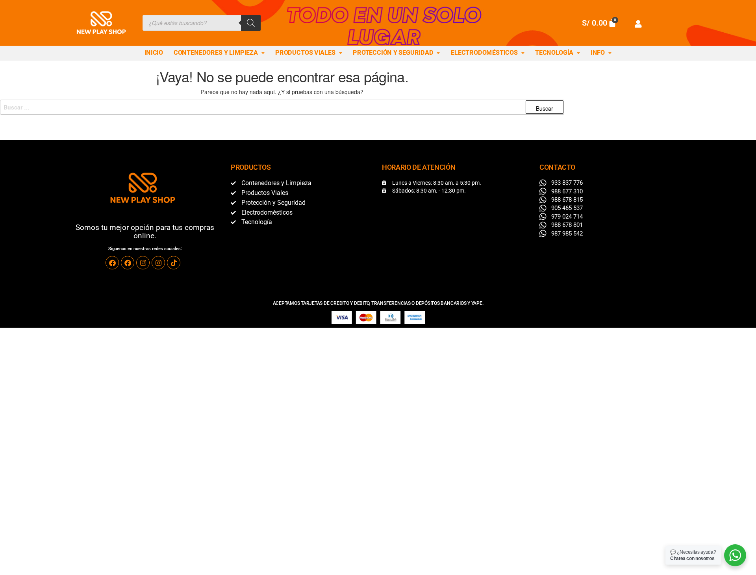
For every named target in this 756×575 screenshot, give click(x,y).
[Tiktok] (173, 262)
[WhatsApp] (735, 555)
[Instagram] (143, 262)
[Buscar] (251, 23)
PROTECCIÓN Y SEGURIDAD (393, 52)
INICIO (154, 52)
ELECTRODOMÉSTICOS (484, 52)
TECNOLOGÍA (554, 52)
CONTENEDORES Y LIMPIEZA (216, 52)
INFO (598, 52)
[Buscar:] (282, 107)
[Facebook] (112, 262)
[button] (219, 53)
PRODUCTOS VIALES (305, 52)
